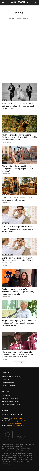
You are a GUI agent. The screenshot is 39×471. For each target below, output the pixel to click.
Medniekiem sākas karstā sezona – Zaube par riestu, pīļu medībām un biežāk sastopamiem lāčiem (19, 137)
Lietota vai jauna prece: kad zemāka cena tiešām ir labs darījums (17, 198)
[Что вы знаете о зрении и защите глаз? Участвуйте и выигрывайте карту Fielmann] (19, 215)
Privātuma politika (8, 383)
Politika (4, 163)
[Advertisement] (19, 42)
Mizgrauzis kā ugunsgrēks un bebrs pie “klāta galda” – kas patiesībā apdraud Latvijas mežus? (19, 323)
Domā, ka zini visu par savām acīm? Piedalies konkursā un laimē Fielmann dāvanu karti (18, 260)
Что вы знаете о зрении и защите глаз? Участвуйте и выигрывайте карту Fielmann (17, 228)
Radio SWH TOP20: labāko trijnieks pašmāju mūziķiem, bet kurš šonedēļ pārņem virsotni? (18, 105)
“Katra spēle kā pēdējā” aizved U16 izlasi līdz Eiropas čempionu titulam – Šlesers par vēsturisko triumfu (18, 354)
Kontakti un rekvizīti (8, 385)
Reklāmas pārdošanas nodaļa (11, 401)
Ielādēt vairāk (18, 363)
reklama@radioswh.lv (14, 423)
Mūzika (4, 100)
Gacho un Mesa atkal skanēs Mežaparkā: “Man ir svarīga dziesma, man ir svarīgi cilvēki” (18, 291)
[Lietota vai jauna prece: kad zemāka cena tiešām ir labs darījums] (19, 186)
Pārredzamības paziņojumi (11, 404)
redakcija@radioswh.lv (19, 421)
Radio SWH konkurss (7, 254)
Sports (4, 348)
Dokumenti (5, 380)
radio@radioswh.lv (16, 419)
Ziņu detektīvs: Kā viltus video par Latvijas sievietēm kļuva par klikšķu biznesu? (17, 168)
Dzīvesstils (5, 194)
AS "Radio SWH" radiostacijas (12, 377)
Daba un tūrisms (6, 131)
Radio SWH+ (5, 223)
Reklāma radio (6, 396)
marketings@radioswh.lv (16, 425)
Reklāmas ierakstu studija (10, 398)
